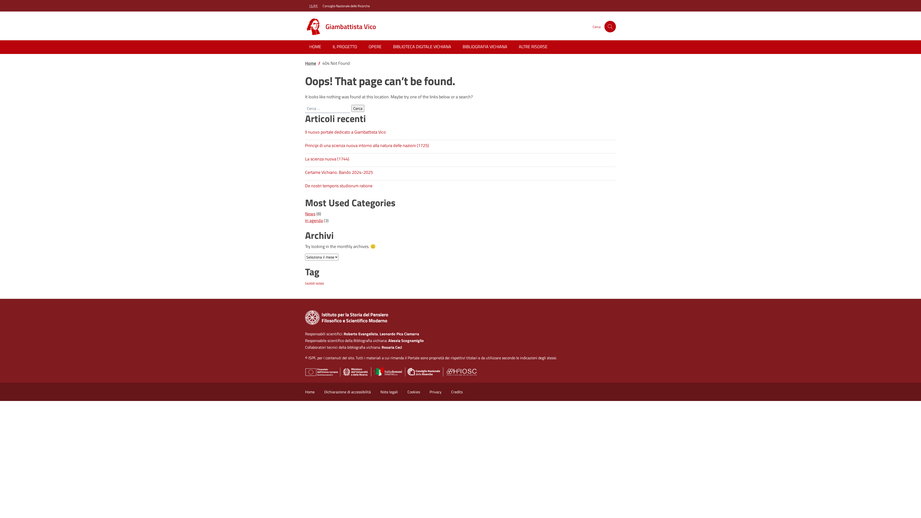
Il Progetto (345, 46)
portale (320, 283)
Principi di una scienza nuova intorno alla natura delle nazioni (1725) (367, 145)
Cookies (413, 392)
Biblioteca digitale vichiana (422, 46)
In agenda (314, 220)
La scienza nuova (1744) (327, 159)
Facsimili (310, 283)
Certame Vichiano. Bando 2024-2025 (339, 172)
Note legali (389, 392)
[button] (610, 26)
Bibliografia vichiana (485, 46)
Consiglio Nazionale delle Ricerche (346, 5)
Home (315, 46)
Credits (457, 392)
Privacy (436, 392)
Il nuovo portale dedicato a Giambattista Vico (345, 132)
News (310, 214)
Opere (375, 46)
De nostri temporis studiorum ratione (338, 185)
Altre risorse (533, 46)
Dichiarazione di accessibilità (347, 392)
